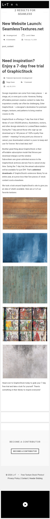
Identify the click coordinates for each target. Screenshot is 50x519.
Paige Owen (10, 82)
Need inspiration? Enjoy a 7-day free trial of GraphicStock (23, 66)
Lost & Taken (30, 35)
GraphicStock (7, 107)
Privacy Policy (14, 478)
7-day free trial (31, 119)
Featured (9, 78)
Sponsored (17, 78)
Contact (24, 478)
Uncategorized (11, 35)
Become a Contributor (25, 451)
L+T (5, 5)
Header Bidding (35, 478)
